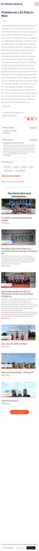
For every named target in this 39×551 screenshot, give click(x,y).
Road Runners (8, 171)
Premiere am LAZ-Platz (10, 131)
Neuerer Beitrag (9, 127)
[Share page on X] (36, 119)
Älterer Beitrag (9, 140)
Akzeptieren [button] (31, 548)
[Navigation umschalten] (36, 4)
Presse (31, 167)
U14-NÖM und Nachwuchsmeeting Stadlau (16, 218)
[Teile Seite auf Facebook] (32, 119)
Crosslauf (24, 167)
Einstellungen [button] (20, 548)
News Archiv (19, 412)
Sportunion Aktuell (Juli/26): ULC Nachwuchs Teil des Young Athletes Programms (17, 293)
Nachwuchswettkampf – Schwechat (17, 372)
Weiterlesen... (7, 155)
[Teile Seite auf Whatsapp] (28, 119)
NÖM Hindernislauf (9, 400)
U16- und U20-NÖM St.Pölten (14, 343)
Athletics (5, 21)
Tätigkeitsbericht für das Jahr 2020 (13, 143)
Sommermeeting (20, 171)
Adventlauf (7, 167)
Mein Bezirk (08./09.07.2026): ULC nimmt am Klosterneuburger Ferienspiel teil (19, 251)
